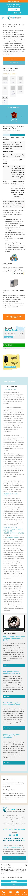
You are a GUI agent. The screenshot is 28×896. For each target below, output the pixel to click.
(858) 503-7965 (15, 13)
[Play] (5, 630)
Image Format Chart (8, 348)
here (23, 205)
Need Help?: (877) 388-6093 (14, 829)
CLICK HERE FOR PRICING (10, 366)
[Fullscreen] (23, 630)
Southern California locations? (13, 847)
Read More (7, 665)
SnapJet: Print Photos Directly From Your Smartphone (11, 735)
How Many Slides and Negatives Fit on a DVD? (12, 672)
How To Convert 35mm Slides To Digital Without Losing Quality (14, 638)
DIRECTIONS (14, 9)
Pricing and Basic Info (13, 537)
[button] (14, 623)
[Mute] (21, 630)
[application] (14, 623)
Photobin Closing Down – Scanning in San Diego (12, 703)
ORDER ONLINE (8, 337)
